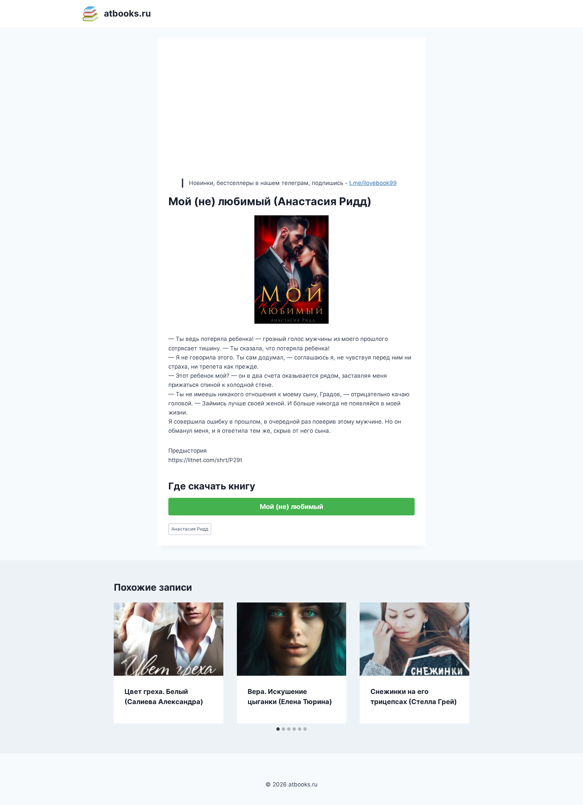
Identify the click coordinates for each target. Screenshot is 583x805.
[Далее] (457, 663)
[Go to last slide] (126, 663)
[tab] (278, 729)
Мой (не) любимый (291, 507)
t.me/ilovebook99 (373, 183)
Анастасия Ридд (189, 529)
